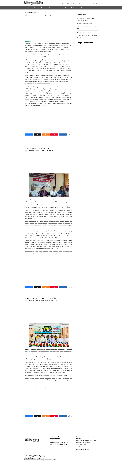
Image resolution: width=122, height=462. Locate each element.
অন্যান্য (95, 8)
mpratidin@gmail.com (62, 444)
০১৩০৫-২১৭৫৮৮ (92, 440)
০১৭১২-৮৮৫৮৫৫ (86, 442)
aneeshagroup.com (85, 446)
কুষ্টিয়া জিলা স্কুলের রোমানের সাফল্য (84, 32)
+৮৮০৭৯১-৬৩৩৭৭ (84, 440)
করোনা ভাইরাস (88, 8)
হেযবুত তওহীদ (39, 258)
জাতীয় (28, 8)
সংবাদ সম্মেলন (33, 258)
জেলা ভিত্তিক (49, 8)
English (73, 8)
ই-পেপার (67, 8)
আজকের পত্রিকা (58, 8)
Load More (48, 427)
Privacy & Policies (33, 455)
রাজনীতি (34, 8)
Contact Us (41, 455)
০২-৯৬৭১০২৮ (87, 449)
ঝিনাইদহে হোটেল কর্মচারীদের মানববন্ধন (84, 23)
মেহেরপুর (27, 258)
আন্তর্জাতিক (41, 8)
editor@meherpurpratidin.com (61, 442)
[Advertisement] (48, 27)
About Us (26, 455)
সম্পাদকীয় (80, 8)
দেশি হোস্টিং (34, 458)
